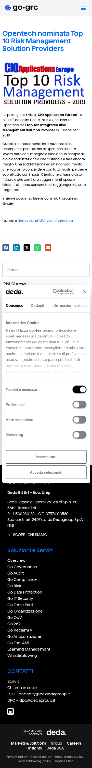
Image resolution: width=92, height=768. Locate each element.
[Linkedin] (10, 711)
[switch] (79, 404)
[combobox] (46, 270)
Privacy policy (16, 756)
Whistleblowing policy (34, 761)
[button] (83, 8)
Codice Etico (64, 761)
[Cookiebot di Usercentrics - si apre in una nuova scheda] (55, 292)
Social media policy (68, 756)
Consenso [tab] (14, 305)
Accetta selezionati (46, 472)
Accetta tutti (46, 456)
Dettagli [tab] (37, 305)
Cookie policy (40, 756)
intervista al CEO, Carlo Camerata (46, 221)
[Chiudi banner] (84, 291)
